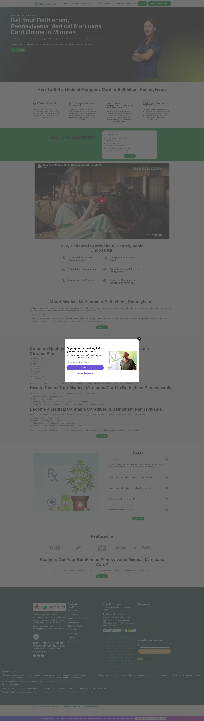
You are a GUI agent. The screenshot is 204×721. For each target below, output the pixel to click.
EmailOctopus (89, 373)
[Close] (139, 339)
